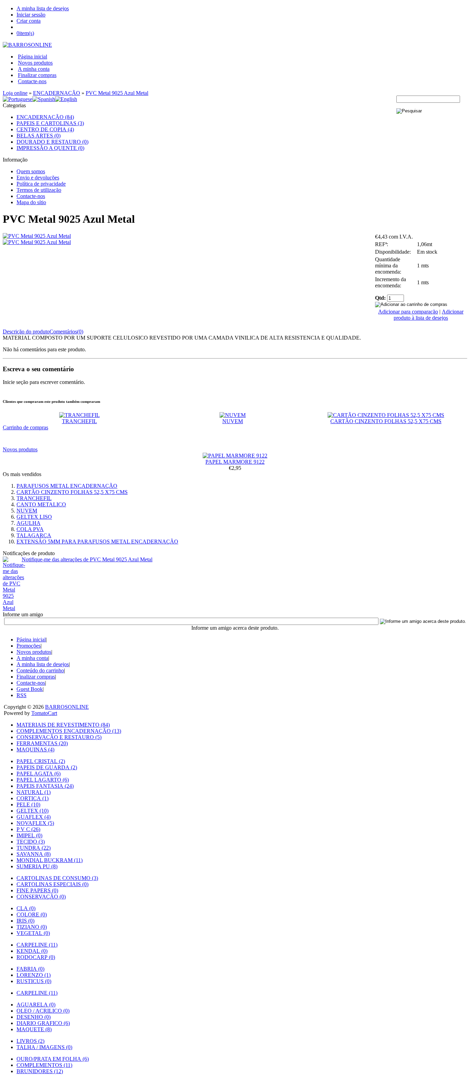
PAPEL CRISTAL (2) (41, 761)
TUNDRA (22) (34, 848)
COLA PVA (30, 529)
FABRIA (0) (30, 969)
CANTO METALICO (41, 504)
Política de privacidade (41, 184)
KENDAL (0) (32, 951)
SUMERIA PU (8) (37, 866)
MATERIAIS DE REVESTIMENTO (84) (63, 725)
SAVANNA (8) (34, 854)
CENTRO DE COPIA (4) (45, 129)
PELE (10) (28, 804)
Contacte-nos (32, 81)
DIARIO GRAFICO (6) (43, 1023)
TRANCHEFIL (79, 421)
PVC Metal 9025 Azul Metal (117, 93)
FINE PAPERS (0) (37, 890)
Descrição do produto (26, 331)
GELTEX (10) (33, 811)
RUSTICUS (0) (34, 981)
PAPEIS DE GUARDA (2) (47, 767)
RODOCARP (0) (36, 957)
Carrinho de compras (25, 427)
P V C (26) (28, 829)
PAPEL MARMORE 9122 (235, 462)
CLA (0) (26, 908)
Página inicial (32, 56)
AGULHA (29, 523)
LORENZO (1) (34, 975)
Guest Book (30, 689)
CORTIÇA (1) (33, 798)
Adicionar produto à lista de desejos (428, 315)
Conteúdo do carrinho (40, 670)
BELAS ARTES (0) (39, 136)
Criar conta (29, 21)
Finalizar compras (37, 75)
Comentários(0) (66, 331)
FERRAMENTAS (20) (42, 743)
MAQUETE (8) (34, 1029)
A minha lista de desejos (43, 8)
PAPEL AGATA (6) (39, 773)
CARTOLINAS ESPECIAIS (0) (52, 884)
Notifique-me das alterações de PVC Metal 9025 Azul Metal (87, 559)
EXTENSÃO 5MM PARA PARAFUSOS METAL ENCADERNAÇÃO (97, 541)
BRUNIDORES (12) (40, 1071)
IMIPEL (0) (29, 835)
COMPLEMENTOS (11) (44, 1065)
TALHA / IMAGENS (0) (44, 1047)
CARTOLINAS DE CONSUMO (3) (57, 878)
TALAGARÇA (34, 535)
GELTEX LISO (34, 517)
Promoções (29, 646)
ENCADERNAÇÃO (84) (45, 117)
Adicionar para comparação (408, 312)
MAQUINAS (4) (35, 749)
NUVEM (232, 421)
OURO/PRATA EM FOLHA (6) (53, 1059)
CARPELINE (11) (37, 945)
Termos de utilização (39, 190)
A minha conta (34, 69)
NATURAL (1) (34, 792)
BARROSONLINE (67, 707)
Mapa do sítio (31, 202)
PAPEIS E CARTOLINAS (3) (50, 123)
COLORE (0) (32, 914)
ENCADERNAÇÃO (56, 93)
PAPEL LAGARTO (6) (43, 780)
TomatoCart (44, 713)
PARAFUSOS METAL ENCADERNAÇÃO (67, 486)
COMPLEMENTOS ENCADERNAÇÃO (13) (69, 731)
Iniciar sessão (31, 15)
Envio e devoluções (38, 177)
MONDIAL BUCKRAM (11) (50, 860)
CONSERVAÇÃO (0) (41, 897)
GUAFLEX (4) (34, 817)
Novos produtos (35, 63)
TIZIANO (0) (32, 927)
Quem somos (31, 171)
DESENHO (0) (34, 1017)
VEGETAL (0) (33, 933)
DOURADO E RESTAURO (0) (52, 142)
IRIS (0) (25, 921)
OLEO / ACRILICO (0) (43, 1011)
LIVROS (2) (30, 1041)
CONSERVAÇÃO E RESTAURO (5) (59, 737)
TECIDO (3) (31, 842)
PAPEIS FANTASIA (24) (45, 786)
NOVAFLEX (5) (35, 823)
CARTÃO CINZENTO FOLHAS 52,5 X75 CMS (385, 421)
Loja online (15, 93)
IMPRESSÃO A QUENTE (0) (50, 148)
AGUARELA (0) (36, 1004)
